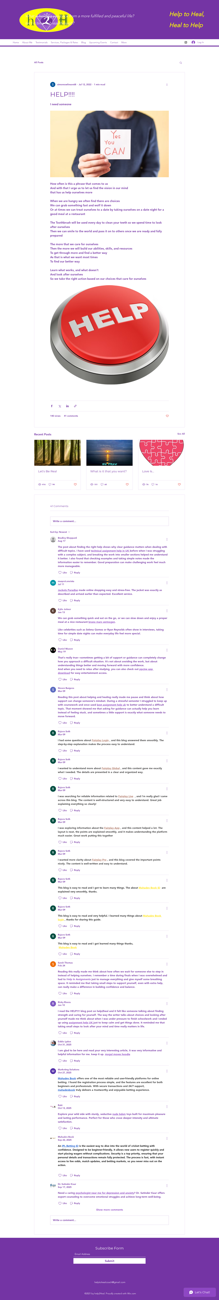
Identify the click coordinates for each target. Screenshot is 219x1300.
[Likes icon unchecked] (60, 573)
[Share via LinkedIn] (67, 406)
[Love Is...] (161, 453)
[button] (180, 62)
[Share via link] (75, 406)
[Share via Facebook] (51, 406)
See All (181, 433)
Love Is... (148, 471)
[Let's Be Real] (57, 453)
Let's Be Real (47, 471)
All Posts (38, 62)
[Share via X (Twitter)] (59, 406)
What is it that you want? (108, 471)
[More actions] (167, 84)
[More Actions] (167, 539)
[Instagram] (185, 42)
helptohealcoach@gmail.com (109, 1282)
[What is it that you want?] (109, 453)
